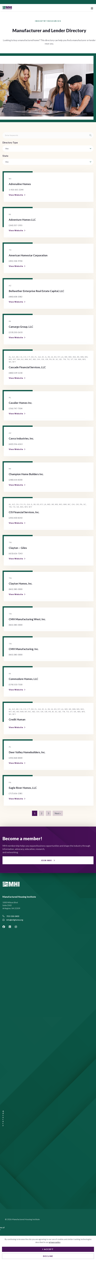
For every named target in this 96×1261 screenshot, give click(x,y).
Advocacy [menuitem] (3, 1118)
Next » (58, 813)
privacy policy (54, 1242)
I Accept (48, 1249)
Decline (48, 1256)
